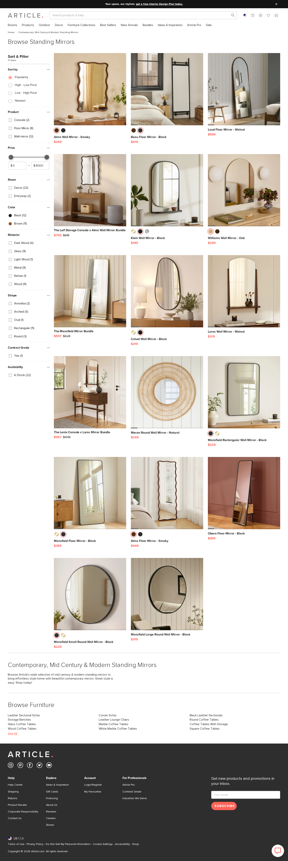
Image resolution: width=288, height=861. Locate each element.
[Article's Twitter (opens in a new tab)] (39, 766)
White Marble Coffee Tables (118, 728)
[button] (252, 15)
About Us (51, 805)
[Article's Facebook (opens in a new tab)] (30, 766)
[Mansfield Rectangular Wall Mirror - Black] (244, 392)
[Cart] (276, 15)
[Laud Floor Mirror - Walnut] (244, 89)
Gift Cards (52, 791)
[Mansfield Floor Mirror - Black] (90, 493)
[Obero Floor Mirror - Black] (244, 493)
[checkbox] (29, 120)
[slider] (11, 157)
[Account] (260, 15)
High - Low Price (26, 85)
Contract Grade (131, 791)
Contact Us (15, 818)
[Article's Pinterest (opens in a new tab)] (20, 766)
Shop (135, 844)
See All (12, 733)
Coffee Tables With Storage (209, 724)
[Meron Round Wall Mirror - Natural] (167, 392)
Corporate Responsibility (23, 811)
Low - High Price (26, 92)
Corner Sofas (108, 715)
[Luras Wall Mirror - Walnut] (244, 291)
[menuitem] (12, 25)
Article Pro (128, 784)
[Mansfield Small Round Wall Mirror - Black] (90, 594)
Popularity (21, 77)
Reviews (51, 811)
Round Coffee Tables (204, 719)
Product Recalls (17, 805)
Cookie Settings (103, 844)
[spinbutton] (17, 166)
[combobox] (245, 15)
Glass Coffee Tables (22, 724)
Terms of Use (16, 844)
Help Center (15, 784)
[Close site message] (276, 4)
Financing (52, 798)
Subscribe (225, 806)
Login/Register (93, 784)
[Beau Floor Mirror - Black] (167, 89)
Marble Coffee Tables (113, 724)
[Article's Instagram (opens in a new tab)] (11, 766)
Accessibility (122, 844)
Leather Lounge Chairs (114, 719)
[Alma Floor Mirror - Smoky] (167, 493)
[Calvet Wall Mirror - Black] (167, 291)
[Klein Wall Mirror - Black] (167, 190)
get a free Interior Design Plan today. (159, 4)
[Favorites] (268, 15)
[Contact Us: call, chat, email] (252, 15)
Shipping (13, 791)
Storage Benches (19, 719)
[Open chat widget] (278, 851)
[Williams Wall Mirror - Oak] (244, 190)
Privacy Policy (35, 844)
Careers (51, 818)
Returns (12, 798)
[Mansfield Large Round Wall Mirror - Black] (167, 594)
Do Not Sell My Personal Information (68, 844)
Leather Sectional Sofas (24, 715)
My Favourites (92, 791)
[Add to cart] (122, 131)
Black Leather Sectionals (206, 715)
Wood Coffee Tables (22, 728)
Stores (50, 825)
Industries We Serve (134, 798)
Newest (20, 100)
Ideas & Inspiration (57, 784)
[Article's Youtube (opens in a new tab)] (49, 766)
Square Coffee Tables (205, 728)
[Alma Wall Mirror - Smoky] (90, 89)
